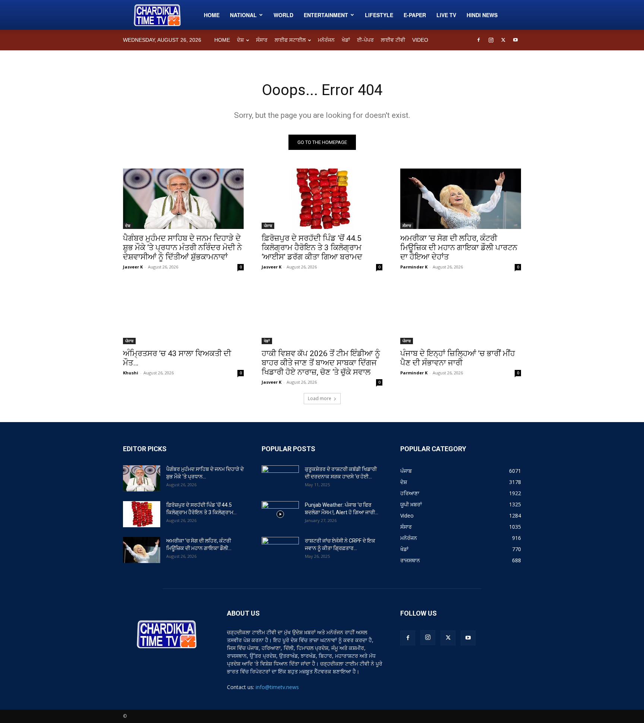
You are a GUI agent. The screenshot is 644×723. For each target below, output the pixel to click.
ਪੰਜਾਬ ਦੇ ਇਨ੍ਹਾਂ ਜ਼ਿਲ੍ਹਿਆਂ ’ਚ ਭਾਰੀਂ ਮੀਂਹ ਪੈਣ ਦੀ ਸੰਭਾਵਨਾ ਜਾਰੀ (457, 358)
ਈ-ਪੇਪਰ (365, 40)
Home (212, 15)
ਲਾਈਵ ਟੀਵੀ (393, 40)
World (283, 15)
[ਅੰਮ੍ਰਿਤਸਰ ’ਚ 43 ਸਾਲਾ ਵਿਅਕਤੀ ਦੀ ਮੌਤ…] (183, 314)
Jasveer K (133, 267)
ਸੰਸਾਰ (262, 40)
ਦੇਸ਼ (240, 40)
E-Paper (415, 15)
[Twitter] (503, 40)
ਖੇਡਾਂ (346, 40)
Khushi (130, 372)
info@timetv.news (277, 687)
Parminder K (413, 267)
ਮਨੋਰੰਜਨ (326, 40)
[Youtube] (515, 40)
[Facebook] (478, 40)
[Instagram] (490, 40)
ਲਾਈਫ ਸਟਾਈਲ (290, 40)
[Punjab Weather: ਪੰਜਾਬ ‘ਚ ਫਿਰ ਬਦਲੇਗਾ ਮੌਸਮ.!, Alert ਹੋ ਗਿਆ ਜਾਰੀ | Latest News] (280, 514)
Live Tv (446, 15)
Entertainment (326, 15)
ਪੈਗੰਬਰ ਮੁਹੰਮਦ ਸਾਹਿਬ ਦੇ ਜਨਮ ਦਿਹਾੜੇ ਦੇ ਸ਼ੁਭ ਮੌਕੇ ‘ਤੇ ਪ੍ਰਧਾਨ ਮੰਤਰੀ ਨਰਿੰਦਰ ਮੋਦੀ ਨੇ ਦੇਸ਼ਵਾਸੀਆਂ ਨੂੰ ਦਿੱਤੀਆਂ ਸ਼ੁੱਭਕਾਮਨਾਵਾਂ (182, 247)
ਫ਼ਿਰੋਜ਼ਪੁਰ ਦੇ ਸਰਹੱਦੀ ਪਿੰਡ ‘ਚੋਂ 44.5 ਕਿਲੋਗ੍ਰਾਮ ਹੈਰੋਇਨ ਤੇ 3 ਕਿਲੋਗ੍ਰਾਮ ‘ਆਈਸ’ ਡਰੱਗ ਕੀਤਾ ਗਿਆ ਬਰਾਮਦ (312, 247)
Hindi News (482, 15)
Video (420, 40)
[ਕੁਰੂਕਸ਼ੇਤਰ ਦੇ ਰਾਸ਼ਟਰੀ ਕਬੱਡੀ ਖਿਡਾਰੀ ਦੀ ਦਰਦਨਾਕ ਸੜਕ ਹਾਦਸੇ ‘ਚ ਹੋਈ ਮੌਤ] (280, 478)
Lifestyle (379, 15)
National (243, 15)
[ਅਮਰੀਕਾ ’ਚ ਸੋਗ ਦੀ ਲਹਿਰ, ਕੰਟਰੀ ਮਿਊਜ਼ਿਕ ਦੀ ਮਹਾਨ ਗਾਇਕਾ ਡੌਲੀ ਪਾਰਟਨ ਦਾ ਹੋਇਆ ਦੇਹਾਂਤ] (460, 199)
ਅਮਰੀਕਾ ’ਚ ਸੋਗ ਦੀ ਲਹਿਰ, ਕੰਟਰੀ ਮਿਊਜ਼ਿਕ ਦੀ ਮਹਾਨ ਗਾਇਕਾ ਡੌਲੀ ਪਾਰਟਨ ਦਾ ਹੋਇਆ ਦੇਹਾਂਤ (458, 247)
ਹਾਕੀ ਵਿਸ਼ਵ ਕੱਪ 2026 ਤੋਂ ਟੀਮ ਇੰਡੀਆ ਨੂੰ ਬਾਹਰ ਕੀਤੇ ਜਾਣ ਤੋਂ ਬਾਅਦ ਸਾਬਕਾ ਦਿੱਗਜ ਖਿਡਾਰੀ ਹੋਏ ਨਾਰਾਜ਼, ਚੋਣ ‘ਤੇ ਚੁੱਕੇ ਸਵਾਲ (321, 363)
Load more (319, 398)
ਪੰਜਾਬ (268, 225)
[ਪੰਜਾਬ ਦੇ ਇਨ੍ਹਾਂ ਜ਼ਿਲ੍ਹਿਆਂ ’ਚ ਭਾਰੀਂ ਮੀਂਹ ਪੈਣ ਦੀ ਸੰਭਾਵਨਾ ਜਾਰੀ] (460, 314)
